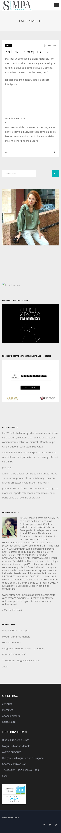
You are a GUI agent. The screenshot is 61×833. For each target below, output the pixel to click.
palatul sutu (9, 721)
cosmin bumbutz (11, 642)
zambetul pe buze (31, 67)
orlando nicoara (11, 716)
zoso (5, 666)
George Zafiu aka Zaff (14, 654)
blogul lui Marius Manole (16, 636)
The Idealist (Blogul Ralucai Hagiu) (21, 660)
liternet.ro (7, 709)
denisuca (7, 704)
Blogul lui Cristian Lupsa (15, 630)
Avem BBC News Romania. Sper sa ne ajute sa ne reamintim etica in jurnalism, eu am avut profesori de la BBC (30, 457)
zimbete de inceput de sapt (29, 51)
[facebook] (44, 824)
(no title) (7, 467)
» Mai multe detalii (12, 610)
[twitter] (50, 824)
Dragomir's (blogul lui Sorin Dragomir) (23, 648)
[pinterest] (56, 824)
